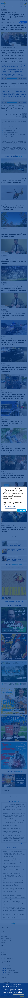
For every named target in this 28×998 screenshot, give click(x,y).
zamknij (22, 996)
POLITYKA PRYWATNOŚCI (10, 508)
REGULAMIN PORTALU (10, 506)
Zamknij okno (21, 510)
